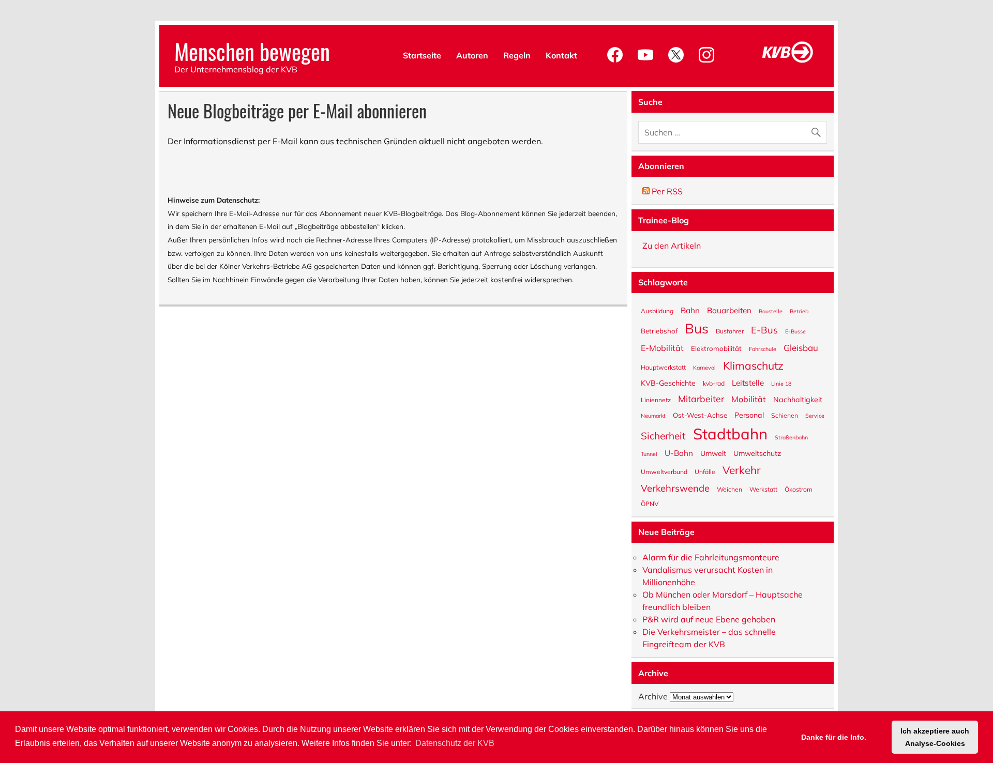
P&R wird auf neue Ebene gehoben (708, 619)
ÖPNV (649, 503)
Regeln (517, 55)
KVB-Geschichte (668, 382)
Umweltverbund (664, 471)
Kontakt (561, 55)
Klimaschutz (753, 365)
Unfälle (705, 471)
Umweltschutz (757, 453)
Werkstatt (763, 489)
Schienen (784, 415)
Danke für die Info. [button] (833, 737)
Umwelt (713, 453)
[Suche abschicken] (818, 130)
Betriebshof (659, 330)
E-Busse (795, 331)
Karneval (704, 367)
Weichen (729, 489)
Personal (749, 414)
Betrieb (799, 311)
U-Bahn (679, 452)
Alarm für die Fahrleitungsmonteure (710, 557)
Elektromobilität (716, 348)
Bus (697, 327)
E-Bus (764, 329)
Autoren (472, 55)
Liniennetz (656, 399)
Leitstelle (748, 382)
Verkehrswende (675, 487)
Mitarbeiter (701, 398)
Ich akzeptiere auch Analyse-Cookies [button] (934, 737)
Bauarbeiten (729, 310)
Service (814, 415)
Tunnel (649, 453)
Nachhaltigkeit (797, 399)
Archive (653, 696)
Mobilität (748, 398)
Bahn (690, 310)
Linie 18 (781, 383)
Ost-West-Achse (700, 415)
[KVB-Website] (788, 62)
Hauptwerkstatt (663, 367)
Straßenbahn (791, 437)
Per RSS (666, 191)
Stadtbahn (730, 432)
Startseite (422, 55)
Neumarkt (653, 415)
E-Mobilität (662, 347)
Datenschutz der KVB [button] (454, 743)
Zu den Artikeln (671, 245)
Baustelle (771, 311)
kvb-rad (714, 383)
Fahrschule (762, 348)
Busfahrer (730, 330)
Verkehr (742, 469)
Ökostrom (799, 489)
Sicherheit (663, 435)
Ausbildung (657, 310)
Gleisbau (801, 347)
